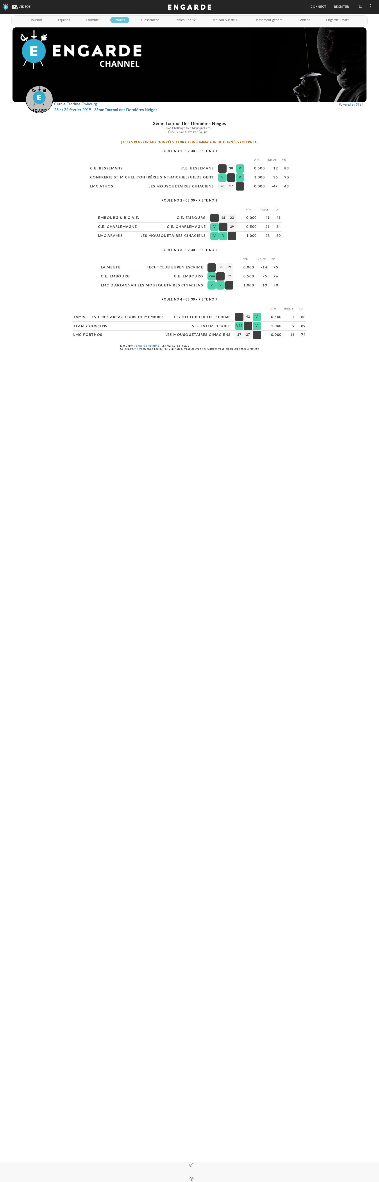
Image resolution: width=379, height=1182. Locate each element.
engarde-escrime (147, 345)
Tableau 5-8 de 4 (225, 20)
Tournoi (36, 20)
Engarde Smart (337, 20)
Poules (120, 20)
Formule (92, 20)
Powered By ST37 (351, 104)
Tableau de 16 (185, 20)
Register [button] (341, 6)
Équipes (64, 20)
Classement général (268, 20)
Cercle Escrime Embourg (75, 104)
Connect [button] (318, 6)
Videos (305, 20)
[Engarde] (5, 6)
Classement (150, 20)
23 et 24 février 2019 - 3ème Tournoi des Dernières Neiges (105, 110)
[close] (191, 1165)
